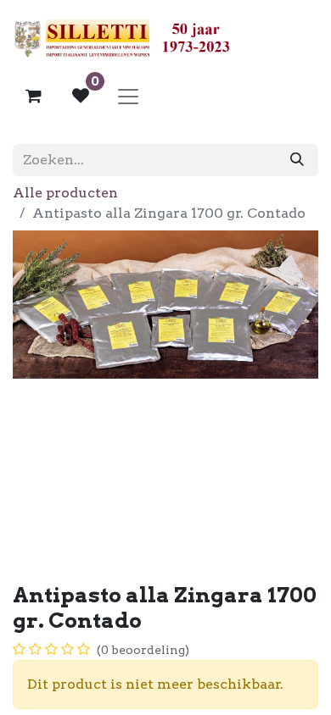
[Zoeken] (297, 160)
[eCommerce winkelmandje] (33, 95)
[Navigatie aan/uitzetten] (128, 96)
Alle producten (65, 193)
